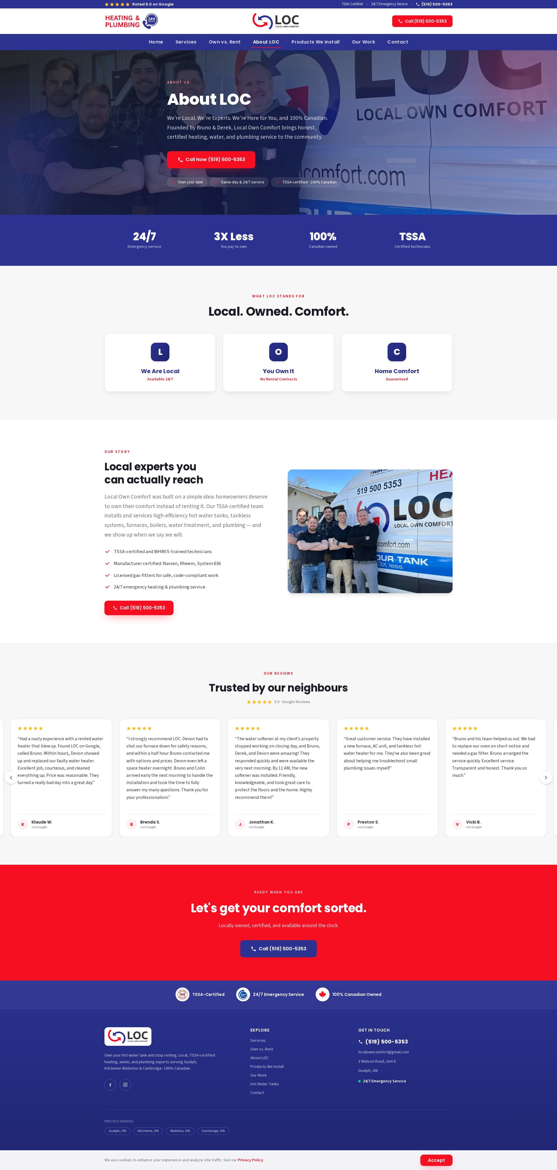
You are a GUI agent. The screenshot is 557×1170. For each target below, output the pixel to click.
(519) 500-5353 (437, 4)
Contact (397, 42)
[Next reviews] (546, 777)
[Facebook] (110, 1084)
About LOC (266, 42)
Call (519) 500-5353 (426, 21)
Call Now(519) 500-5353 (215, 159)
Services (186, 42)
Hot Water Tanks (264, 1084)
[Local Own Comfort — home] (275, 21)
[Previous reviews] (11, 777)
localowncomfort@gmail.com (383, 1052)
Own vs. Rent (225, 42)
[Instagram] (125, 1084)
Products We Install (316, 42)
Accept (436, 1160)
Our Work (363, 42)
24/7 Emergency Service (278, 994)
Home (156, 42)
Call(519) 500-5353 (142, 608)
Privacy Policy (250, 1160)
